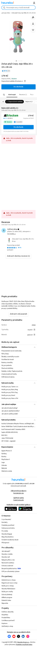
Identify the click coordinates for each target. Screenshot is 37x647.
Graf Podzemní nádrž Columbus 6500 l (13, 429)
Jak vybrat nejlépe (8, 404)
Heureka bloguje (7, 534)
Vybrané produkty (8, 420)
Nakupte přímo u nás (8, 560)
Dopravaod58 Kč (28, 118)
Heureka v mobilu (7, 554)
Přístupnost (5, 543)
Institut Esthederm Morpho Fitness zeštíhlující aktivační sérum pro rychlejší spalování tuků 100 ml (18, 424)
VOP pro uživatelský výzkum (10, 571)
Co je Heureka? (6, 519)
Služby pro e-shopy (8, 586)
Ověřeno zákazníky (8, 612)
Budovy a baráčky (7, 362)
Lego (3, 462)
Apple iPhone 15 (6, 451)
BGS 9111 (4, 435)
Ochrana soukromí (7, 566)
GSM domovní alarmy (7, 377)
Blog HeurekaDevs (8, 537)
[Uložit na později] (33, 30)
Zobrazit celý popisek (18, 314)
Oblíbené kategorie (9, 347)
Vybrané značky (7, 383)
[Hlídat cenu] (33, 23)
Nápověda (5, 603)
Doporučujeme (7, 447)
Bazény (3, 456)
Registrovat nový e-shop (9, 583)
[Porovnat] (33, 17)
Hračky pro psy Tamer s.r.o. (9, 387)
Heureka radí (6, 557)
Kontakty (5, 522)
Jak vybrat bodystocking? (9, 408)
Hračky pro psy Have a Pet (9, 398)
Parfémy (4, 454)
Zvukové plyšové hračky (9, 374)
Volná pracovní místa (8, 528)
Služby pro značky (7, 592)
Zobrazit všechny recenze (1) (18, 256)
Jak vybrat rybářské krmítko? (10, 411)
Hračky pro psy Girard (8, 395)
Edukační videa (6, 600)
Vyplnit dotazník (18, 500)
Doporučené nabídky (15, 102)
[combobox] (18, 7)
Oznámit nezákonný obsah (10, 540)
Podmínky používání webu (24, 644)
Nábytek (4, 468)
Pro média (5, 531)
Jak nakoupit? (6, 551)
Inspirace (4, 623)
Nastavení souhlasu (8, 563)
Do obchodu (18, 127)
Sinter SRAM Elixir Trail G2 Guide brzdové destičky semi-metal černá (18, 426)
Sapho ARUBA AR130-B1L (9, 432)
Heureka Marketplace (8, 589)
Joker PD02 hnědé (7, 438)
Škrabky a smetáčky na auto (10, 357)
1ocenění (19, 122)
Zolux (34, 325)
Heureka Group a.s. (23, 642)
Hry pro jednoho (6, 365)
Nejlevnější (29, 102)
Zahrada (4, 465)
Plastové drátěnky (7, 368)
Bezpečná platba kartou (9, 569)
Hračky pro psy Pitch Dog (9, 392)
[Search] (4, 94)
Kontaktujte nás (18, 493)
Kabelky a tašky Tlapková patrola (11, 371)
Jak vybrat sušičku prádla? (9, 414)
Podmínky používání (8, 525)
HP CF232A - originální (8, 441)
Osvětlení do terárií (7, 359)
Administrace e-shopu (9, 580)
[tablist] (18, 94)
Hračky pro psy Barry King (9, 389)
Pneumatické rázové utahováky (11, 351)
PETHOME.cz (11, 234)
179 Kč (31, 115)
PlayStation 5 (5, 459)
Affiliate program (7, 597)
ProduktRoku (6, 618)
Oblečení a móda (6, 471)
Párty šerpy (5, 354)
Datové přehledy (7, 595)
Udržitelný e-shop (7, 626)
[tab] (11, 94)
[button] (11, 95)
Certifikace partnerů (8, 620)
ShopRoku (5, 615)
